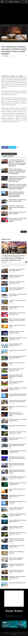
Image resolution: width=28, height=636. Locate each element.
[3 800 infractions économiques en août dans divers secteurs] (4, 439)
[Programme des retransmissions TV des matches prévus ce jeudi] (4, 534)
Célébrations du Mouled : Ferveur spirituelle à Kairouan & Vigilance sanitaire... (16, 376)
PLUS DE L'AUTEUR (8, 156)
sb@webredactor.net (17, 616)
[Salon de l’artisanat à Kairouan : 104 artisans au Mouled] (4, 213)
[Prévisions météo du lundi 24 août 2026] (4, 352)
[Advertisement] (14, 66)
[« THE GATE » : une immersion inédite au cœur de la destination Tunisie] (4, 207)
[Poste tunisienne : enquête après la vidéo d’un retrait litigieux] (4, 201)
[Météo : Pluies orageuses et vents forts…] (4, 427)
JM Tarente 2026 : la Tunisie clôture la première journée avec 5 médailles (17, 220)
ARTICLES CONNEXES (9, 154)
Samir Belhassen (4, 261)
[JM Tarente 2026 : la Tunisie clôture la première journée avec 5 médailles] (4, 220)
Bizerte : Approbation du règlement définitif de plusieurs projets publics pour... (16, 465)
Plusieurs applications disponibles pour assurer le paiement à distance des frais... (17, 445)
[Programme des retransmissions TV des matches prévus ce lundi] (4, 339)
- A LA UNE (7, 25)
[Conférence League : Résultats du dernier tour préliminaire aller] (4, 452)
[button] (2, 2)
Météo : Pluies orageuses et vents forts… (18, 425)
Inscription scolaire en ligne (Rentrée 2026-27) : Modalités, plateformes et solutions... (17, 471)
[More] (18, 147)
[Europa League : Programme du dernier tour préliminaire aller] (4, 578)
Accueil (2, 25)
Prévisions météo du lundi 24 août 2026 (17, 350)
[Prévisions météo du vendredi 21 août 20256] (4, 490)
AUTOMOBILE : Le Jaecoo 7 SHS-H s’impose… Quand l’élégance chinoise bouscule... (17, 540)
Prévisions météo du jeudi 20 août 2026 (17, 582)
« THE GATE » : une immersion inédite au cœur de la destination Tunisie (16, 207)
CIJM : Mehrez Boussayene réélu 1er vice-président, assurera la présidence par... (17, 458)
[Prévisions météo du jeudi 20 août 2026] (4, 584)
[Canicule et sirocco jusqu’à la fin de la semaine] (4, 326)
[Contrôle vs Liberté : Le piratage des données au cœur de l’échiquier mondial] (4, 547)
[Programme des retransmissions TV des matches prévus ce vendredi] (4, 433)
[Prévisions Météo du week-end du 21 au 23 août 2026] (4, 503)
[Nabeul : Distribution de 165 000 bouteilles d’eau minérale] (4, 345)
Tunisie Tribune (5, 55)
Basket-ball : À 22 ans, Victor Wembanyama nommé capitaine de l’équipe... (16, 414)
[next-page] (4, 224)
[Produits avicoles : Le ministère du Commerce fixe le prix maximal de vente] (4, 559)
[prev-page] (2, 224)
